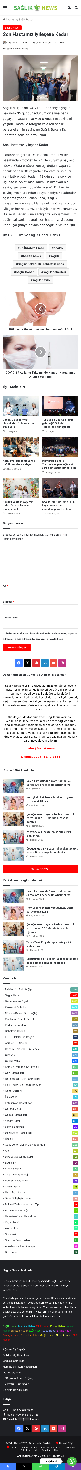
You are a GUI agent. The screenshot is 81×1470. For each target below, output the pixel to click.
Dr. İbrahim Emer (31, 248)
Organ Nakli (12, 1222)
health (58, 248)
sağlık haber (25, 272)
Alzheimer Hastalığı (16, 1210)
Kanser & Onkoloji (15, 1007)
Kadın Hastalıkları (15, 1025)
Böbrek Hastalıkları (16, 1180)
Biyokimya (11, 1252)
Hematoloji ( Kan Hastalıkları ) (20, 1366)
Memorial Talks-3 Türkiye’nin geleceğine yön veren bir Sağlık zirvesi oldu (59, 464)
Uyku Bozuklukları (15, 1192)
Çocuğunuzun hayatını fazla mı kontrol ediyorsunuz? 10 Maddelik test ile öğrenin (50, 818)
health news (32, 256)
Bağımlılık (10, 1162)
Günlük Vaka (12, 1060)
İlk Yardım (11, 1096)
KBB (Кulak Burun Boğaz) (18, 1378)
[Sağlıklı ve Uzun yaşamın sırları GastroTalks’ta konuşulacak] (21, 488)
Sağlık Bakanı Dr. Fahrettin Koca (41, 264)
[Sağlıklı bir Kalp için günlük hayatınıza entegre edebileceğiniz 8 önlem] (60, 488)
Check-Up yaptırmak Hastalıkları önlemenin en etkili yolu (19, 423)
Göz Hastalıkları (14, 1072)
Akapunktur (12, 1228)
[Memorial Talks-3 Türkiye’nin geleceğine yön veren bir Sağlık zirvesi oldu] (60, 447)
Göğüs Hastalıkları (16, 1114)
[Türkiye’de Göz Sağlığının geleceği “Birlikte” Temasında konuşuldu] (60, 406)
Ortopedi (10, 1054)
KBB (19, 1037)
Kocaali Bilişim (67, 1443)
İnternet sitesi (11, 617)
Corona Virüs (13, 1108)
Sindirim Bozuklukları (17, 1240)
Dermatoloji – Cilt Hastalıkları (22, 1078)
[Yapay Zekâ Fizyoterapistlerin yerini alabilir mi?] (13, 837)
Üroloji (9, 1138)
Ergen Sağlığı (13, 1168)
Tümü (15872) (40, 869)
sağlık (54, 256)
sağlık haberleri (54, 272)
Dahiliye (18, 1132)
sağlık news (41, 280)
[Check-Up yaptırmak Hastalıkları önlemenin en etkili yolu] (21, 406)
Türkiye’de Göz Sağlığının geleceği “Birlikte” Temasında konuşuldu (57, 423)
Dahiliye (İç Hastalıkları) (17, 1355)
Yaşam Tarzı (12, 1120)
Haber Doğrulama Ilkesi (46, 1450)
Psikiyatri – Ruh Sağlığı (18, 989)
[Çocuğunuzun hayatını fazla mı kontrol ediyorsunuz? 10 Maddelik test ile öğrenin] (13, 819)
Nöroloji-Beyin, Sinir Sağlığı (21, 1013)
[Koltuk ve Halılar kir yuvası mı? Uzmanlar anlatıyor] (21, 447)
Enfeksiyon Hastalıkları (18, 1102)
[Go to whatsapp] (72, 1461)
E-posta (8, 601)
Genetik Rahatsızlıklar (18, 1198)
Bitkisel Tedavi (22, 1204)
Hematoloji (21, 1216)
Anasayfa (11, 19)
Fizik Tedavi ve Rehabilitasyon (23, 1084)
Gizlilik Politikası (50, 1447)
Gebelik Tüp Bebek (22, 1048)
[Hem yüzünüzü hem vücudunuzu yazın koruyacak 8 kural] (13, 803)
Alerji (8, 1150)
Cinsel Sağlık (12, 1186)
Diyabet (19, 1156)
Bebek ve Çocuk (15, 1031)
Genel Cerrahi (13, 1090)
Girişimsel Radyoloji (16, 1174)
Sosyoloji (10, 1234)
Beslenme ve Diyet (16, 1001)
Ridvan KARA (15, 42)
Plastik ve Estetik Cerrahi (20, 1019)
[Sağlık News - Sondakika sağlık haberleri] (35, 7)
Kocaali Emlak (20, 1447)
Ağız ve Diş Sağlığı (16, 1042)
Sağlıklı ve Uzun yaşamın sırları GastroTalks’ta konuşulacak (18, 506)
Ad (5, 585)
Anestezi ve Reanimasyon (20, 1246)
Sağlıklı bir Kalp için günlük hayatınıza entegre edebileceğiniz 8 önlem (58, 506)
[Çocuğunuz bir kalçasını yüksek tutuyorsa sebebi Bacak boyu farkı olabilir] (13, 854)
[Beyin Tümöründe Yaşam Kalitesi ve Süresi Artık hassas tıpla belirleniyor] (13, 786)
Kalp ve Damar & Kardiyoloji (22, 1066)
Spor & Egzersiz (14, 1126)
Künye (34, 1447)
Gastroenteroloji (25, 1144)
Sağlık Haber (26, 19)
